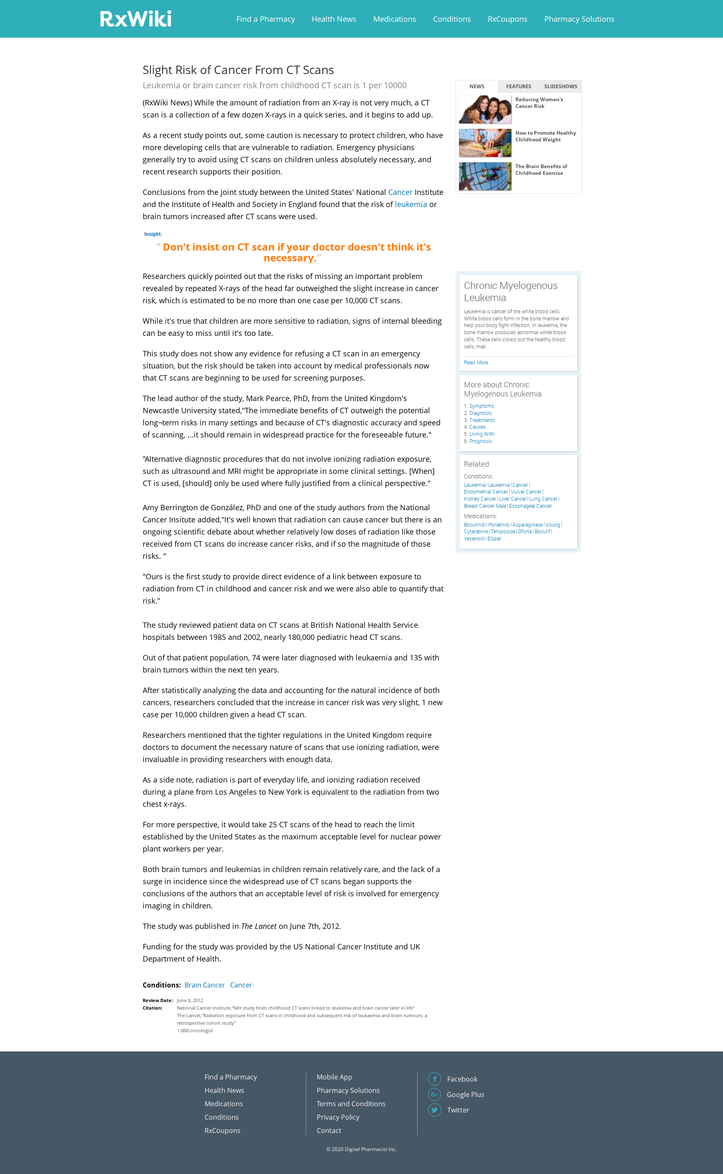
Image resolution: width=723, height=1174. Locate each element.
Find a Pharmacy (265, 19)
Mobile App (334, 1077)
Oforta (525, 531)
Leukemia (474, 485)
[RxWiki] (135, 18)
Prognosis (480, 440)
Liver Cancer (512, 498)
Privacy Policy (338, 1117)
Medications (394, 19)
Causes (477, 426)
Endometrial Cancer (486, 491)
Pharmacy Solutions (579, 19)
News (477, 86)
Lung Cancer (543, 498)
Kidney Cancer (480, 498)
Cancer (400, 192)
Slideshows (560, 86)
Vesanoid (474, 538)
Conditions (452, 19)
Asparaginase (528, 524)
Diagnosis (480, 412)
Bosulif (542, 531)
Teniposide (503, 531)
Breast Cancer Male (485, 506)
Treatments (482, 420)
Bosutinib (474, 524)
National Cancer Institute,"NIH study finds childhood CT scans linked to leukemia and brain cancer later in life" (296, 1008)
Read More (476, 362)
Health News (334, 19)
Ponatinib (499, 524)
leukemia (411, 204)
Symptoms (481, 405)
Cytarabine (476, 531)
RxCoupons (508, 19)
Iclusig (553, 524)
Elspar (494, 538)
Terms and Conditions (351, 1103)
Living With (482, 433)
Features (518, 86)
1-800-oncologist (195, 1030)
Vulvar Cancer (526, 491)
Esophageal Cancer (530, 506)
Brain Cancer (205, 985)
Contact (329, 1130)
